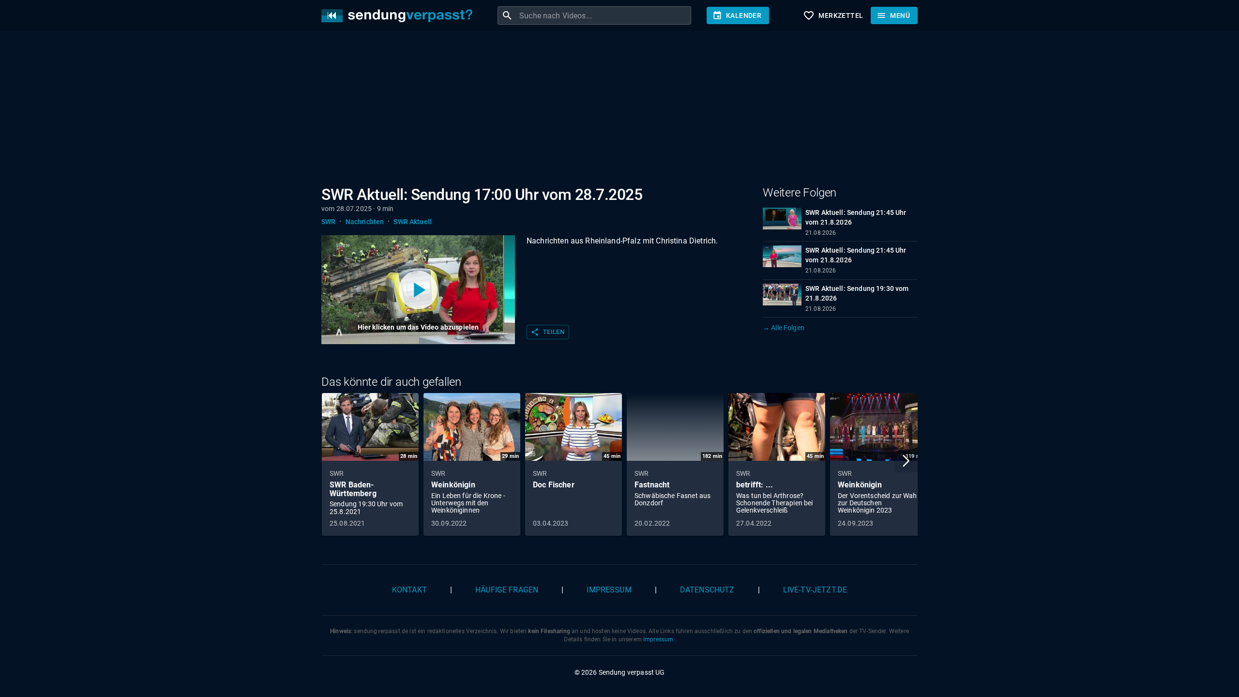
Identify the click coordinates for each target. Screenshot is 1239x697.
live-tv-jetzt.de (815, 589)
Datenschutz (707, 589)
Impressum (609, 589)
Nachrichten (365, 222)
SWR (328, 222)
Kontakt (409, 589)
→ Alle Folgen (783, 328)
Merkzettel (833, 15)
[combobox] (604, 15)
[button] (906, 460)
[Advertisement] (611, 110)
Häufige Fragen (506, 589)
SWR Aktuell (412, 222)
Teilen (547, 332)
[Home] (399, 15)
